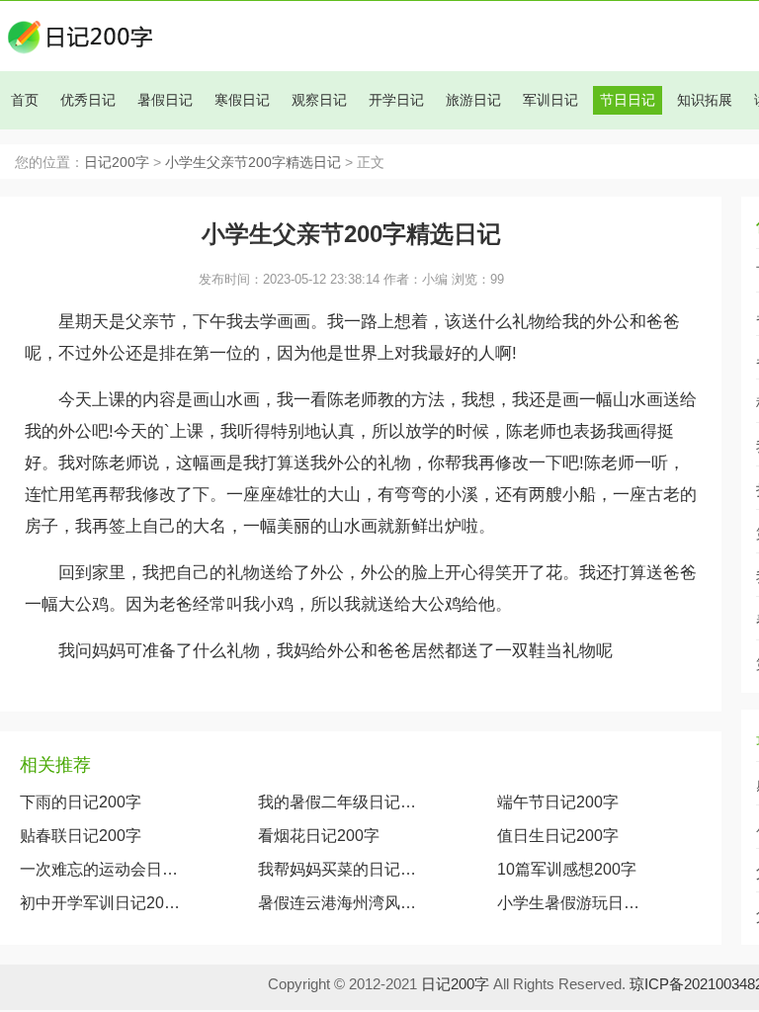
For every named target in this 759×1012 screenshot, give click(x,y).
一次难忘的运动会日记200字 (100, 869)
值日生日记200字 (558, 835)
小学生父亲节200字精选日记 (253, 162)
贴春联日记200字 (80, 835)
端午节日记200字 (558, 802)
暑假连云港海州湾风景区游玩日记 (338, 902)
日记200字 (116, 162)
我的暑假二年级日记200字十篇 (338, 802)
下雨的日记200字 (80, 802)
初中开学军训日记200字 (100, 902)
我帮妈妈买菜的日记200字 (338, 869)
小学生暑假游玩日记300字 (572, 902)
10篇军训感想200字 (566, 869)
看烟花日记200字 (319, 835)
